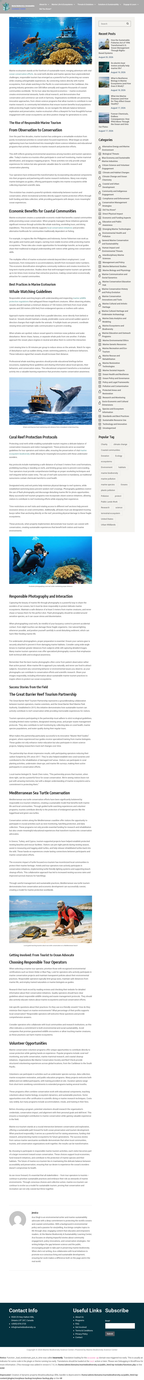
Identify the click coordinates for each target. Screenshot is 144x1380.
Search (128, 24)
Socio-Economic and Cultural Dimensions (115, 403)
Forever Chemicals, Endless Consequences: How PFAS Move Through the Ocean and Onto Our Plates (114, 120)
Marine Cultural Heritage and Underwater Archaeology (115, 313)
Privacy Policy (81, 1334)
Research (105, 507)
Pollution (105, 496)
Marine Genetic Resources (114, 344)
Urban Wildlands (108, 525)
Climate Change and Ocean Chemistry (114, 178)
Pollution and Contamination (115, 386)
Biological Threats (111, 154)
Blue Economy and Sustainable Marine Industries (116, 159)
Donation (105, 456)
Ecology (118, 456)
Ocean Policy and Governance (116, 378)
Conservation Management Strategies (114, 204)
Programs (79, 1320)
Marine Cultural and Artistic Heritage (114, 305)
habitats (122, 467)
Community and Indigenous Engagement (114, 193)
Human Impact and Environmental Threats (112, 249)
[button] (44, 4)
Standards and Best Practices (116, 416)
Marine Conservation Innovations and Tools (112, 298)
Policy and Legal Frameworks (116, 382)
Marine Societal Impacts (114, 370)
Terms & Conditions (84, 1330)
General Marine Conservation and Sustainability (115, 242)
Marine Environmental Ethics (116, 340)
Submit (110, 1334)
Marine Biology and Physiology (116, 270)
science (119, 507)
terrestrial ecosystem (110, 513)
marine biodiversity (109, 473)
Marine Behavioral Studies (114, 266)
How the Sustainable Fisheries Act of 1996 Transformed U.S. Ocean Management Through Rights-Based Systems (114, 46)
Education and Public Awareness (111, 223)
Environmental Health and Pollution (114, 235)
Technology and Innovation (115, 424)
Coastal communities (110, 450)
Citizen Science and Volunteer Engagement (115, 167)
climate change (120, 444)
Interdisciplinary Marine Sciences (113, 257)
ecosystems (106, 461)
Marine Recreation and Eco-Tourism (114, 350)
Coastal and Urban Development (110, 185)
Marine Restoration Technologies (111, 365)
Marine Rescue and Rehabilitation (111, 357)
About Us (43, 4)
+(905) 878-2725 (18, 1324)
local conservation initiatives (59, 228)
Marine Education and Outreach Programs (116, 335)
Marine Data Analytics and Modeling (114, 320)
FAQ (77, 1324)
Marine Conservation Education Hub (116, 283)
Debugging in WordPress (129, 1361)
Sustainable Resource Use (114, 420)
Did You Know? (45, 9)
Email (108, 1321)
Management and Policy (114, 262)
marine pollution (108, 479)
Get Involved (81, 1327)
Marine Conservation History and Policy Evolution (115, 291)
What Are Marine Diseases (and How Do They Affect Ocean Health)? (120, 100)
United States (107, 519)
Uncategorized (109, 428)
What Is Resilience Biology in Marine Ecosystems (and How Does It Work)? (121, 82)
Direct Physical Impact (113, 214)
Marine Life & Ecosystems (62, 4)
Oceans (124, 484)
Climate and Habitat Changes (116, 172)
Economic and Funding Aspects (117, 218)
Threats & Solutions (85, 4)
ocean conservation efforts (21, 74)
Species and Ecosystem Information (113, 410)
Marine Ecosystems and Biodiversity (113, 327)
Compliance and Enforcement (116, 198)
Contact (78, 1337)
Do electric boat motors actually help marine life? (120, 65)
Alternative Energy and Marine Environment (115, 148)
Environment (106, 467)
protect (118, 496)
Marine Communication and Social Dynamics (114, 276)
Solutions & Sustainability (108, 4)
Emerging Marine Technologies (117, 229)
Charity (104, 444)
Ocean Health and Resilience (116, 374)
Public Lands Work (109, 502)
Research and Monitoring (114, 397)
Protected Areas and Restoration (111, 392)
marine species (108, 484)
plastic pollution (108, 490)
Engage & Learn (130, 4)
